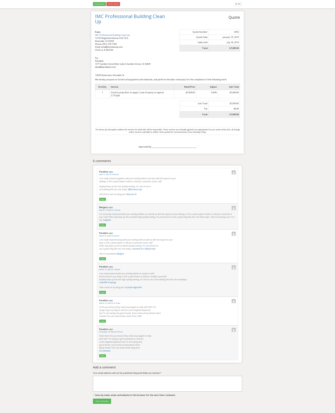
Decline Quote (113, 4)
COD (139, 316)
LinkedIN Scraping (107, 282)
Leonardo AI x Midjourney (143, 248)
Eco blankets (105, 350)
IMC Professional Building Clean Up (112, 35)
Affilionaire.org (134, 189)
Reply (102, 199)
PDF (239, 4)
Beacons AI (131, 194)
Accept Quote (99, 4)
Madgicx (120, 253)
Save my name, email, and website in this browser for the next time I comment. (135, 395)
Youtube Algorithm (133, 287)
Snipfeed (107, 220)
